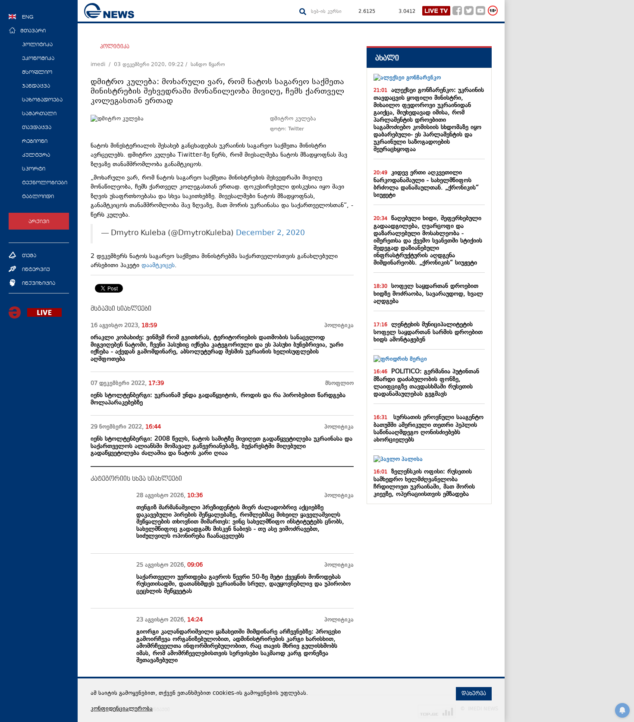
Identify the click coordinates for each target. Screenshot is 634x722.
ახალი (387, 58)
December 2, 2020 (270, 233)
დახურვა (473, 693)
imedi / (102, 65)
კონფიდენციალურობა (122, 709)
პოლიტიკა (114, 47)
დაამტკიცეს (158, 265)
